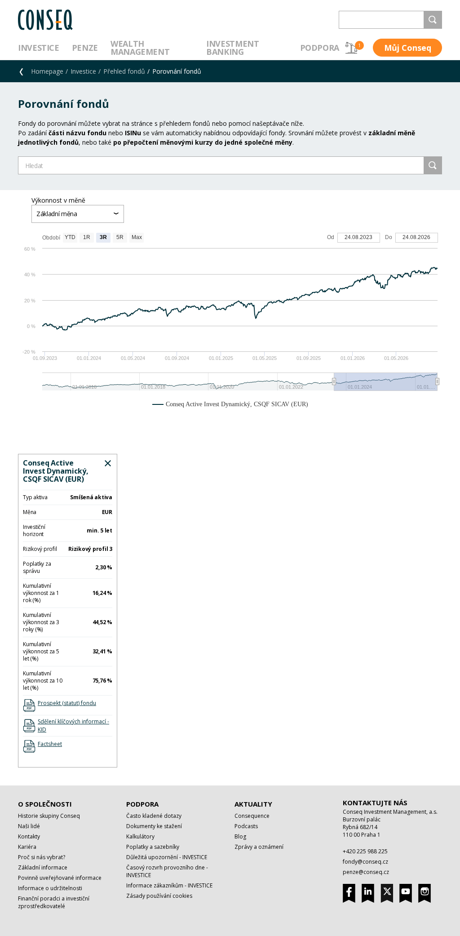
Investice (38, 47)
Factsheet (50, 744)
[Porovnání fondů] (351, 48)
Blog (240, 836)
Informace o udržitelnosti (50, 888)
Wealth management (140, 47)
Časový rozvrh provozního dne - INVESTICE (167, 871)
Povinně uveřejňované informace (60, 878)
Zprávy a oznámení (258, 847)
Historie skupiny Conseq (49, 816)
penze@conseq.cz (366, 872)
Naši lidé (29, 826)
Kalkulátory (140, 836)
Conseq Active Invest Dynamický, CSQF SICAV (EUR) (55, 471)
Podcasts (246, 826)
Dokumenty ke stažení (154, 826)
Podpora (319, 47)
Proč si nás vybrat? (41, 857)
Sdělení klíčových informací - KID (73, 725)
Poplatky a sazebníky (152, 847)
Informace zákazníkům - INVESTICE (169, 885)
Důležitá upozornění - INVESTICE (166, 857)
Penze (85, 47)
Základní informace (42, 867)
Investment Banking (232, 47)
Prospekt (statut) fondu (67, 703)
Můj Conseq (407, 47)
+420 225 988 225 (365, 851)
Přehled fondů (124, 71)
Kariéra (27, 847)
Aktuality (253, 803)
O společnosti (45, 803)
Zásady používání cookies (159, 896)
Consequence (252, 816)
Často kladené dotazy (153, 816)
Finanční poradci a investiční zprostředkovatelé (53, 902)
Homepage (47, 71)
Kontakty (29, 836)
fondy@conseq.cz (365, 861)
